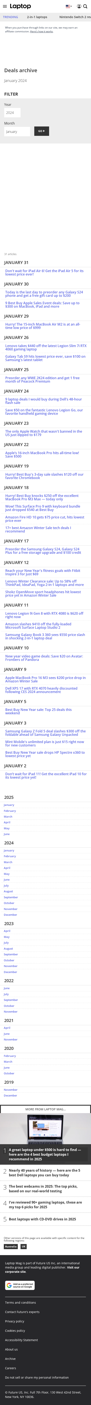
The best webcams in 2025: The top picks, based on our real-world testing (43, 1188)
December (10, 915)
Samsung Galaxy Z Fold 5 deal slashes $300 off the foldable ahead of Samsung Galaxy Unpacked (45, 733)
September (11, 897)
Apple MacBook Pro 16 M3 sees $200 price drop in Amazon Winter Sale (45, 679)
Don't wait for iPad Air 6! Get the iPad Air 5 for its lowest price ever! (44, 272)
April (7, 822)
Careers (10, 1368)
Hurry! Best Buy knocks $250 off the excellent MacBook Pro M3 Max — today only (42, 497)
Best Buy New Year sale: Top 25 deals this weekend (38, 711)
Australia (11, 1246)
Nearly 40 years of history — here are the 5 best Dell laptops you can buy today (44, 1172)
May (7, 828)
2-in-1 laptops (37, 17)
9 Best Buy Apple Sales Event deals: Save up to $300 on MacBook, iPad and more (42, 305)
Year (7, 104)
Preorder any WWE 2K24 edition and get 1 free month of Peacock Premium (42, 380)
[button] (5, 6)
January (9, 805)
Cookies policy (15, 1331)
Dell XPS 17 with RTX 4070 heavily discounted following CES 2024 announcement (41, 690)
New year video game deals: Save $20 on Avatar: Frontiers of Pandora (44, 658)
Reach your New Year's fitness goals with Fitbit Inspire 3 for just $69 (42, 572)
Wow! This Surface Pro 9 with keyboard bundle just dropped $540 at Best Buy (42, 508)
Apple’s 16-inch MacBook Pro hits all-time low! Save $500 (42, 455)
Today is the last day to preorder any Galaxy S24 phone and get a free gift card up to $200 (44, 294)
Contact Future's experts (22, 1312)
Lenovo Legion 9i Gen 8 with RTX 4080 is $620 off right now (44, 615)
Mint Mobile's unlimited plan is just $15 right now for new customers (44, 743)
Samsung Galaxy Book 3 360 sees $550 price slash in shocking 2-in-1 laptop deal (45, 636)
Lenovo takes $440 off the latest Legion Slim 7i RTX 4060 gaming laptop (46, 347)
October (9, 903)
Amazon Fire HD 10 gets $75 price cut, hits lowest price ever (44, 519)
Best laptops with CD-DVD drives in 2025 (42, 1219)
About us (11, 1349)
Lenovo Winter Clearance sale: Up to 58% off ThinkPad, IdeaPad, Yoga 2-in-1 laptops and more (44, 583)
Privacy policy (14, 1321)
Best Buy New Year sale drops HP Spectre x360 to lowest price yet (45, 754)
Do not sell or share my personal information (37, 1377)
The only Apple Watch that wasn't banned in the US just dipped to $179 (43, 433)
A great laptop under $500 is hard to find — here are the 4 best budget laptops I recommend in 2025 (45, 1154)
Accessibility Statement (21, 1340)
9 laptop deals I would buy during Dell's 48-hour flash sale (43, 401)
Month (9, 123)
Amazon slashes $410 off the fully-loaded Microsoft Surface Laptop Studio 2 (38, 626)
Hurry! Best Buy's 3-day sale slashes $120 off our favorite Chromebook (44, 476)
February (10, 811)
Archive (10, 1359)
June (7, 834)
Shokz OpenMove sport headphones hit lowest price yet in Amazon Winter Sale (43, 594)
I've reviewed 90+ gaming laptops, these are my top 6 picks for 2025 (45, 1204)
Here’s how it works (41, 31)
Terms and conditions (20, 1302)
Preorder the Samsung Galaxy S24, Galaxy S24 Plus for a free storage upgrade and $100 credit (43, 551)
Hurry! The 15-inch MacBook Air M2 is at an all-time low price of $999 (42, 326)
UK (23, 1246)
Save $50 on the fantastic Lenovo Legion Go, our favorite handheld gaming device (44, 412)
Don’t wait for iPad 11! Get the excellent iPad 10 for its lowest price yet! (46, 776)
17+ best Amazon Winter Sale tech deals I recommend (38, 529)
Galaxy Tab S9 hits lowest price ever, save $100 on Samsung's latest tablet (45, 358)
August (8, 891)
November (11, 909)
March (8, 816)
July (6, 885)
